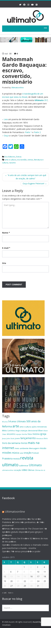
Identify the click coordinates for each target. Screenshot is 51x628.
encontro (11, 434)
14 (18, 576)
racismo (12, 162)
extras (30, 159)
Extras (19, 156)
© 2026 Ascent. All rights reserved (16, 622)
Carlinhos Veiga (13, 430)
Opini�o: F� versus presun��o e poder (21, 551)
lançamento (28, 438)
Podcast (35, 453)
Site (4, 263)
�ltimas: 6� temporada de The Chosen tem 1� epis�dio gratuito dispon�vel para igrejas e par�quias (24, 532)
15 (25, 576)
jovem (17, 438)
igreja (43, 434)
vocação (17, 470)
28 (18, 585)
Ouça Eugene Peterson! (35, 183)
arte (15, 426)
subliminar (23, 465)
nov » (10, 592)
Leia (6, 119)
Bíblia (4, 430)
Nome (6, 232)
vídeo (24, 469)
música (15, 452)
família (24, 434)
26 (5, 585)
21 (18, 581)
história (36, 434)
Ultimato (35, 465)
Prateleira (7, 458)
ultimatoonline (7, 470)
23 (31, 581)
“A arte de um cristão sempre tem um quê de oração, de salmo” (25, 177)
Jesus (4, 438)
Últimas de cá (40, 470)
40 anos (5, 422)
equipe (18, 434)
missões (6, 452)
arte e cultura (10, 159)
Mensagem (34, 448)
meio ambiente (21, 448)
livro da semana (11, 443)
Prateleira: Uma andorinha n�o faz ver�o (21, 519)
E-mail (6, 248)
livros (24, 443)
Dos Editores (9, 156)
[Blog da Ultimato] (25, 16)
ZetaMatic (6, 625)
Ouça (6, 135)
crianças (23, 430)
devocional (33, 430)
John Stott (10, 438)
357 (41, 100)
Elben (40, 430)
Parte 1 (28, 132)
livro (46, 438)
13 (11, 576)
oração (28, 452)
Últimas (31, 470)
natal (21, 453)
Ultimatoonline (17, 87)
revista (16, 458)
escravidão (22, 159)
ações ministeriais (39, 426)
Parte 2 (37, 132)
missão (43, 448)
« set (4, 592)
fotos (30, 434)
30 (31, 585)
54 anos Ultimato (17, 421)
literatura (39, 438)
